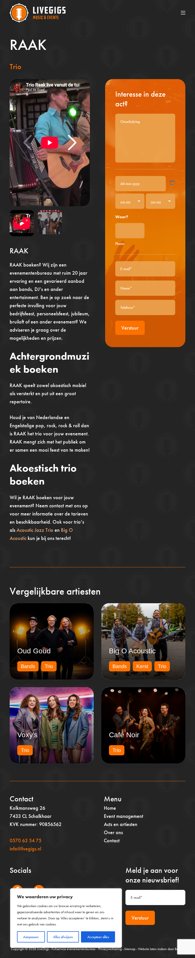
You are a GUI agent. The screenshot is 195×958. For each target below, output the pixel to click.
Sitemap (129, 949)
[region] (66, 918)
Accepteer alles (98, 937)
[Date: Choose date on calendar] (172, 182)
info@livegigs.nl (25, 848)
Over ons (113, 832)
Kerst (142, 666)
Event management (123, 816)
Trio (15, 66)
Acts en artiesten (120, 824)
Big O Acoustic (132, 651)
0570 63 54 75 (25, 840)
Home (110, 808)
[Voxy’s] (52, 725)
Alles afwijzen (63, 937)
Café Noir (124, 735)
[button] (72, 142)
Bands (28, 666)
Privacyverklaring (110, 949)
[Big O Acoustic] (143, 641)
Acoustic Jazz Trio (35, 530)
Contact (112, 840)
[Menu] (183, 12)
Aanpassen (31, 937)
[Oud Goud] (52, 641)
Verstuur (130, 328)
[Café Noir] (143, 725)
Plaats (119, 243)
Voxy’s (27, 735)
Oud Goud (34, 651)
